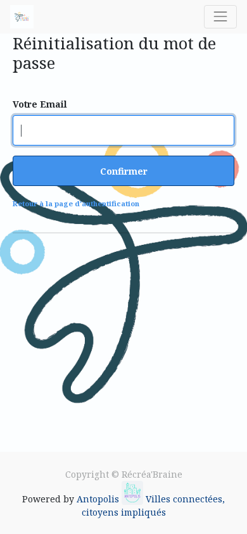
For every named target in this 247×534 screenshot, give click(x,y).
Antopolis (99, 499)
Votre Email (40, 104)
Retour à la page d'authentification (76, 203)
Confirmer (124, 171)
